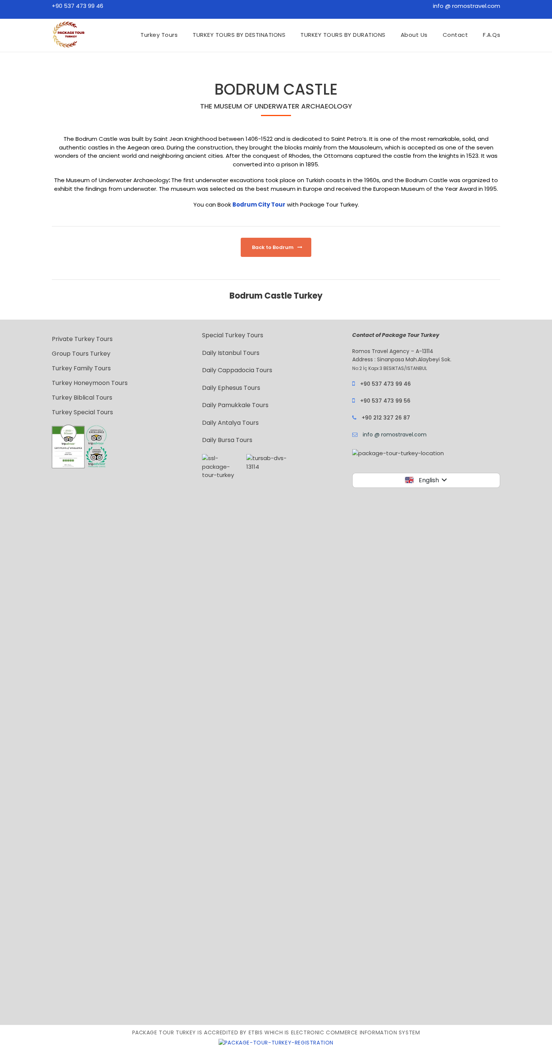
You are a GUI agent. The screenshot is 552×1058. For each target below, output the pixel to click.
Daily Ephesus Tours (231, 387)
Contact (455, 35)
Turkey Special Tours (82, 412)
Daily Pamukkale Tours (235, 405)
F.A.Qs (491, 35)
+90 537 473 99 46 (77, 6)
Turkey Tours (159, 35)
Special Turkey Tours (232, 335)
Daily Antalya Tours (230, 422)
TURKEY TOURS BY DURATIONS (343, 35)
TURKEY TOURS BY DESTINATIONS (239, 35)
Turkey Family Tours (81, 368)
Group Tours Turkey (81, 353)
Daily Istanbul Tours (230, 353)
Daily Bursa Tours (227, 440)
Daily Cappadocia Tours (237, 370)
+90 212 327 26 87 (386, 417)
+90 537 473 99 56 (385, 400)
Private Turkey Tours (82, 339)
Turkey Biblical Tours (82, 397)
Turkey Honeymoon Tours (90, 383)
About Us (414, 35)
